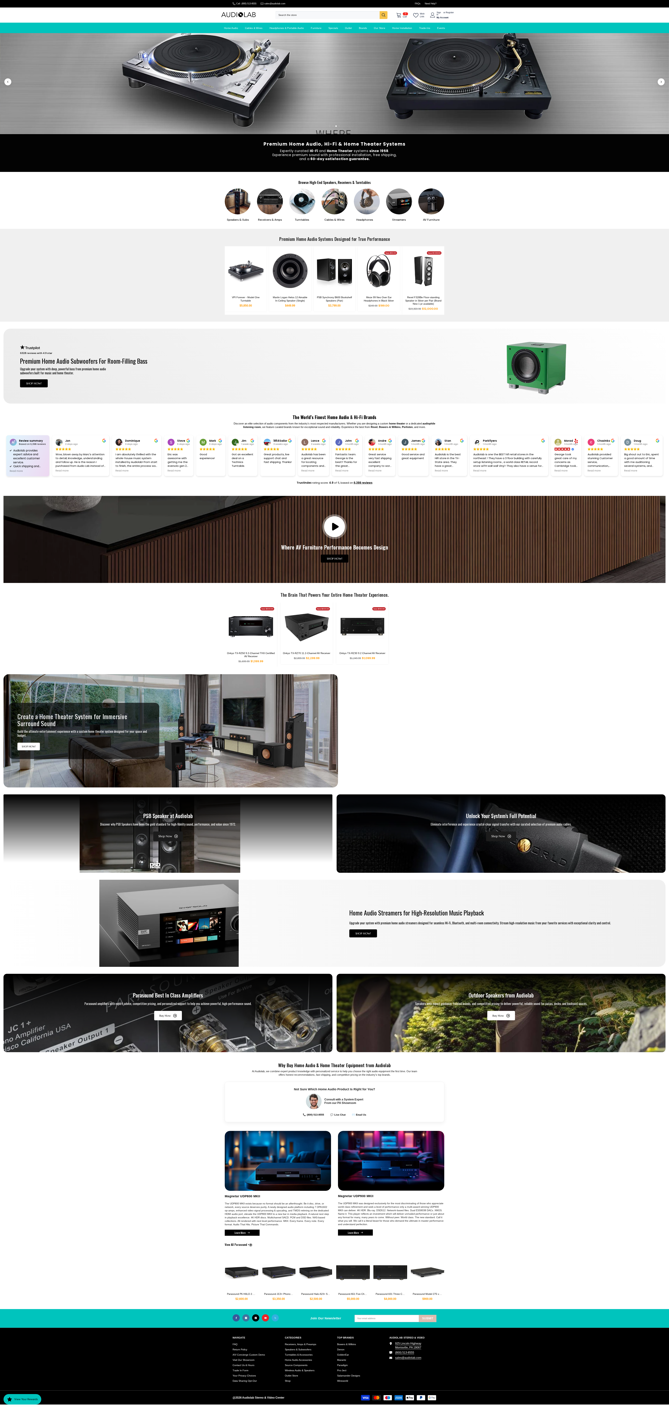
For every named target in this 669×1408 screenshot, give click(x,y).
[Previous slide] (7, 81)
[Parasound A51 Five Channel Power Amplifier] (353, 1270)
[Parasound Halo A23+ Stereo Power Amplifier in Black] (316, 1270)
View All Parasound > (243, 1245)
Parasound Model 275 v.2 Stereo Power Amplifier (428, 1294)
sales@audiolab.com (274, 3)
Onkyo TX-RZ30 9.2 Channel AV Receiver (362, 653)
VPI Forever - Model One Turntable (246, 299)
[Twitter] (275, 1317)
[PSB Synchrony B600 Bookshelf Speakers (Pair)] (335, 271)
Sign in (439, 13)
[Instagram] (245, 1317)
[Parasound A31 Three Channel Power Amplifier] (390, 1270)
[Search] (331, 15)
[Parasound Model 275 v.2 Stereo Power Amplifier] (427, 1270)
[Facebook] (236, 1317)
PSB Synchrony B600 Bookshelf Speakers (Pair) (334, 299)
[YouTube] (265, 1317)
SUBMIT (427, 1318)
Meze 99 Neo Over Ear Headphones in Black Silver (379, 299)
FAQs (418, 3)
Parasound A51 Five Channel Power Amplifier (354, 1294)
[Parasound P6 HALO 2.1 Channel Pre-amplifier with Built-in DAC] (241, 1270)
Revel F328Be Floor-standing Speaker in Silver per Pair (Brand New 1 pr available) (423, 300)
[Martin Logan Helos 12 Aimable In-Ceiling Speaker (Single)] (290, 271)
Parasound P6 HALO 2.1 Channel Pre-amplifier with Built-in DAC (242, 1294)
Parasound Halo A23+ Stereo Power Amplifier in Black (317, 1294)
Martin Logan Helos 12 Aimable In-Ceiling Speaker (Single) (290, 299)
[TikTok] (255, 1317)
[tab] (329, 126)
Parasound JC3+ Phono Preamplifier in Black (279, 1294)
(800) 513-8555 (248, 3)
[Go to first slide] (661, 81)
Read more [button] (16, 471)
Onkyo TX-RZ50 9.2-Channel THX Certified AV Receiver (251, 655)
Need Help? (430, 3)
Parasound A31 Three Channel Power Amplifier (391, 1294)
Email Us (359, 1114)
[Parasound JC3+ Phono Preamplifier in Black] (278, 1270)
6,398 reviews (363, 483)
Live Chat (338, 1114)
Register (450, 12)
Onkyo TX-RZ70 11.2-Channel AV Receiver (306, 653)
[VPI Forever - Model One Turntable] (246, 271)
